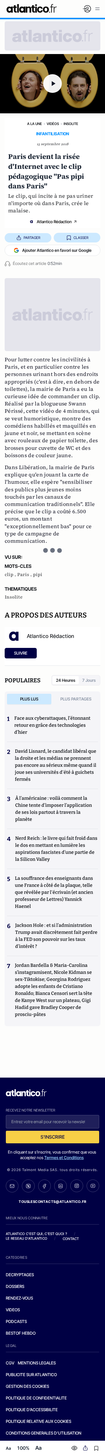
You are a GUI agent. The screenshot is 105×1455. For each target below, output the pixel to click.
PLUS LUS (29, 698)
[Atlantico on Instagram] (76, 1186)
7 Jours (89, 680)
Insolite (71, 124)
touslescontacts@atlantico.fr (52, 1201)
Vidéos (53, 124)
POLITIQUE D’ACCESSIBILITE (32, 1409)
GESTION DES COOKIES (27, 1386)
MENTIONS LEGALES (37, 1362)
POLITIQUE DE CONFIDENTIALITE (36, 1397)
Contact (71, 1239)
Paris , (25, 574)
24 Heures (65, 680)
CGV (10, 1362)
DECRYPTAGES (20, 1274)
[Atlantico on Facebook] (44, 1186)
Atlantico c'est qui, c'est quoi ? (36, 1234)
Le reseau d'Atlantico (26, 1238)
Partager (32, 237)
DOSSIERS (15, 1286)
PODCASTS (16, 1321)
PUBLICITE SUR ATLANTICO (31, 1374)
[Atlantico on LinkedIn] (60, 1186)
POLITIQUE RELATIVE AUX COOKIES (38, 1421)
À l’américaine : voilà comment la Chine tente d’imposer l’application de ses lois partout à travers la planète (53, 808)
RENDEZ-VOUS (19, 1298)
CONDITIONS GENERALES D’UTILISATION (43, 1432)
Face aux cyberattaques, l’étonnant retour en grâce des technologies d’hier (52, 725)
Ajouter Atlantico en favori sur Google (57, 250)
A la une (34, 124)
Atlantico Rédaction (54, 221)
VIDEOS (13, 1309)
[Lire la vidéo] (52, 83)
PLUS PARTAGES (76, 698)
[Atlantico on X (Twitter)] (28, 1186)
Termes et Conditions (64, 1157)
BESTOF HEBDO (21, 1333)
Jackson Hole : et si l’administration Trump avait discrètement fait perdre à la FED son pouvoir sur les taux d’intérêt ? (56, 935)
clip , (11, 574)
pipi (37, 574)
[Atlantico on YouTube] (93, 1186)
